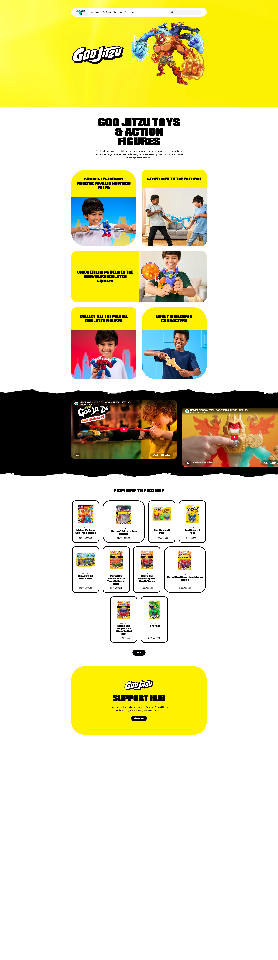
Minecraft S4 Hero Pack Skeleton (124, 532)
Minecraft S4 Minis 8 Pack (85, 577)
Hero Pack (154, 626)
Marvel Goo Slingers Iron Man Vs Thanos (185, 578)
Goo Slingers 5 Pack (162, 531)
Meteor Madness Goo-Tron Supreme (85, 531)
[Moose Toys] (80, 12)
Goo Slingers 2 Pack (192, 531)
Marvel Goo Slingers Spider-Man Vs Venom (147, 579)
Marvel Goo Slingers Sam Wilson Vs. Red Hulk (124, 630)
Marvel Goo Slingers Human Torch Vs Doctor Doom (116, 580)
